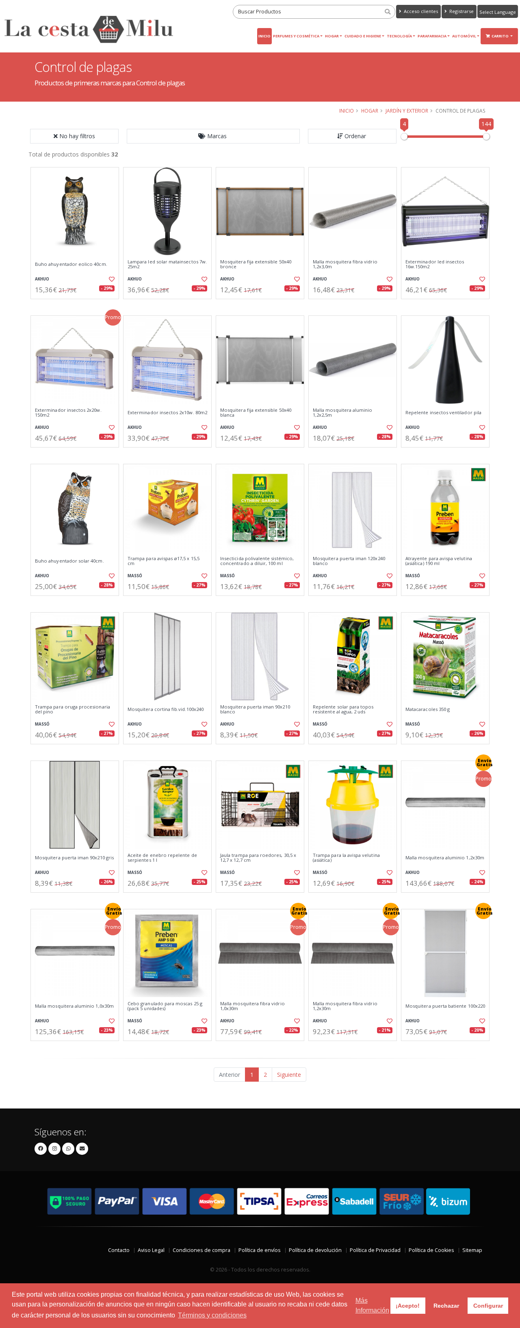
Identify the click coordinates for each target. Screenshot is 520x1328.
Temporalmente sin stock (445, 306)
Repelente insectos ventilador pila (443, 412)
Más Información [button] (372, 1305)
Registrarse (461, 11)
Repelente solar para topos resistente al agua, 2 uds (343, 709)
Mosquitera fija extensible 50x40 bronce (255, 264)
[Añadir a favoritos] (111, 279)
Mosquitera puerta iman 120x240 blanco (349, 561)
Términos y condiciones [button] (212, 1315)
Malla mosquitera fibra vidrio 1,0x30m (252, 1006)
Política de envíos (259, 1250)
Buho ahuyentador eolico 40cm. (71, 264)
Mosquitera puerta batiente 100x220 (445, 1006)
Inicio (264, 36)
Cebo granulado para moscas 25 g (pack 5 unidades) (165, 1006)
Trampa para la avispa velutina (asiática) (346, 858)
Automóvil (464, 36)
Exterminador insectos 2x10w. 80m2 (167, 412)
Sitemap (472, 1250)
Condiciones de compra (201, 1250)
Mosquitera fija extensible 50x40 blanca (255, 413)
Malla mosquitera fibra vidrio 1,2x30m (345, 1006)
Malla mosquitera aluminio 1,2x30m (444, 857)
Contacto (119, 1250)
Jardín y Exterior (407, 110)
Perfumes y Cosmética (296, 36)
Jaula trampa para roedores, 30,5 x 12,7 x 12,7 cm (258, 858)
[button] (213, 136)
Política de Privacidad (375, 1250)
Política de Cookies (431, 1250)
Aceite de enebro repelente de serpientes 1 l (162, 858)
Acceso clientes (420, 11)
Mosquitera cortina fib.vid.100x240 (166, 709)
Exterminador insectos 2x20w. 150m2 (68, 413)
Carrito (500, 36)
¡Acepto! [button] (408, 1305)
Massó (135, 575)
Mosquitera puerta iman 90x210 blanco (255, 709)
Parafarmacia (432, 36)
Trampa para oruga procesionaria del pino (72, 709)
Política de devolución (315, 1250)
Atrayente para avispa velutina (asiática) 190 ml (438, 561)
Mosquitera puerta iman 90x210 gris (74, 857)
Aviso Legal (151, 1250)
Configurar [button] (488, 1305)
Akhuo (42, 279)
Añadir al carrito (77, 306)
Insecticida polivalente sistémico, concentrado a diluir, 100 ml (257, 561)
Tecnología (399, 36)
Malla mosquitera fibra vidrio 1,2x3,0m (345, 264)
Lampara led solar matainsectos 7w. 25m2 (167, 264)
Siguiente (289, 1074)
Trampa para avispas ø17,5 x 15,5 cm (163, 561)
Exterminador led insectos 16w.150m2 (434, 264)
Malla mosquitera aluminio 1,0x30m (74, 1006)
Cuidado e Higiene (362, 36)
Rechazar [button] (446, 1305)
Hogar (332, 36)
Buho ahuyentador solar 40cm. (69, 561)
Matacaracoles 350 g (427, 709)
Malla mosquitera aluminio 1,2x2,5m (342, 413)
